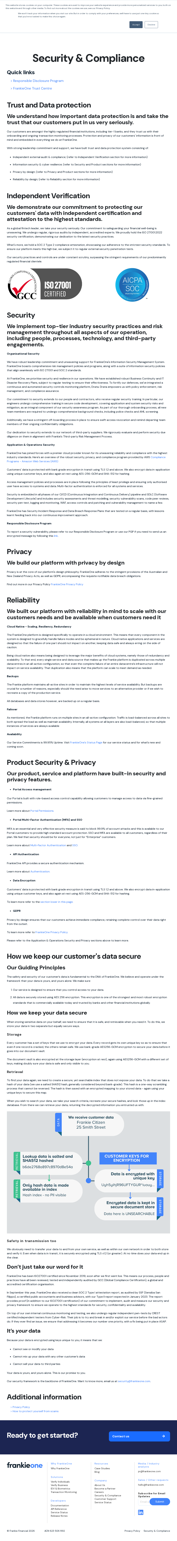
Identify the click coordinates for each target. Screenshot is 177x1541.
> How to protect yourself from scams (34, 1411)
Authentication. (40, 871)
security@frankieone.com (134, 1381)
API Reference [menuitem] (59, 1508)
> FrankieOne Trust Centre (31, 88)
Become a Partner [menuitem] (105, 1488)
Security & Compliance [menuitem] (108, 1495)
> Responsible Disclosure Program (37, 80)
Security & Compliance (157, 1530)
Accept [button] (136, 24)
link (56, 536)
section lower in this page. (56, 902)
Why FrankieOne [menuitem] (60, 1468)
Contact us (120, 1436)
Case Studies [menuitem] (102, 1468)
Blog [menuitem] (97, 1471)
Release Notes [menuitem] (59, 1515)
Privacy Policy (132, 1530)
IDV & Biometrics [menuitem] (60, 1488)
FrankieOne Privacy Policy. (51, 932)
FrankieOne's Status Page (86, 742)
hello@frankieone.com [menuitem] (151, 1484)
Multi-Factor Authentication (48, 845)
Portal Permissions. (42, 811)
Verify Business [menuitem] (59, 1485)
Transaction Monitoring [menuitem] (64, 1492)
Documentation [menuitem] (60, 1505)
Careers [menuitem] (99, 1492)
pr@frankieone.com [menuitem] (149, 1471)
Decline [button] (151, 24)
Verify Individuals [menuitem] (60, 1481)
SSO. (75, 845)
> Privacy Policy (20, 1407)
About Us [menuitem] (100, 1485)
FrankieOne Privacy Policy (67, 584)
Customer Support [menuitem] (105, 1498)
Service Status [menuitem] (59, 1512)
